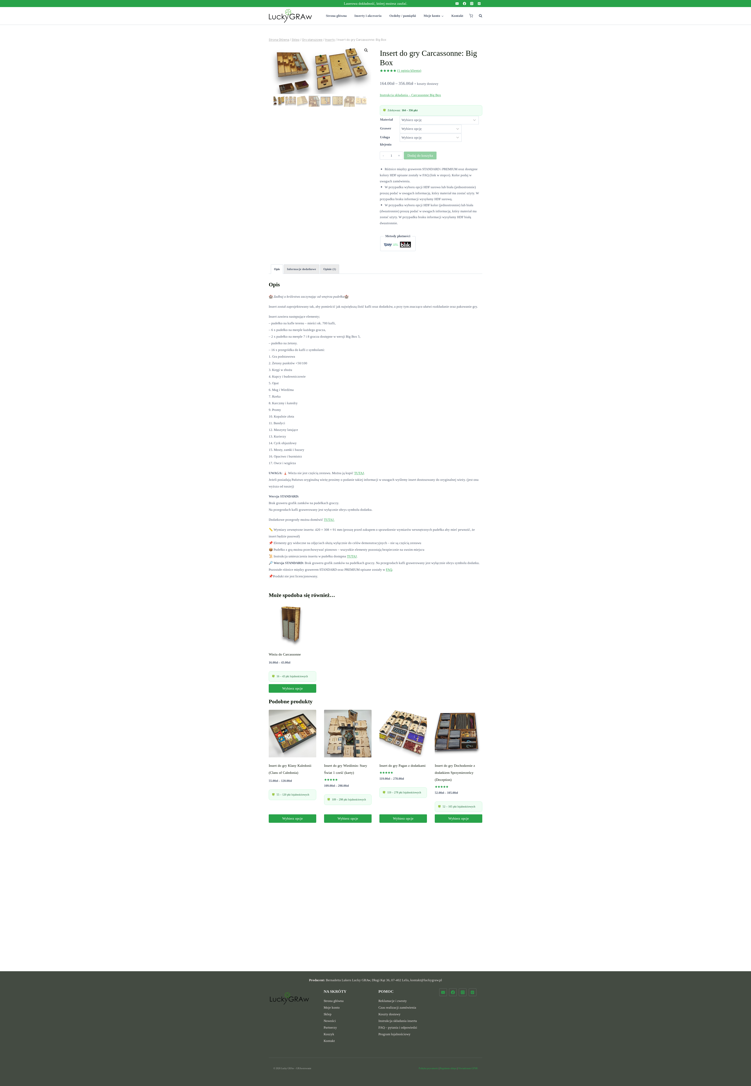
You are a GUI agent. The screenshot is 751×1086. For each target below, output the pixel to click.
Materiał (386, 119)
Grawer (385, 128)
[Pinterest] (479, 3)
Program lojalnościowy (394, 1034)
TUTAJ (359, 473)
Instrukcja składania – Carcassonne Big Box (410, 95)
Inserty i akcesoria (368, 16)
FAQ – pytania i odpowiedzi (397, 1027)
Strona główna (336, 16)
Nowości (330, 1021)
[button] (366, 50)
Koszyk (329, 1034)
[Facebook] (464, 3)
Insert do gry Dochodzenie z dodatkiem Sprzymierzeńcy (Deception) (455, 773)
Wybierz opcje (292, 688)
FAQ (389, 569)
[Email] (457, 3)
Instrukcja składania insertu (397, 1021)
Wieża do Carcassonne (285, 654)
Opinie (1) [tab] (329, 269)
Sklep (327, 1014)
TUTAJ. (329, 520)
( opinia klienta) (409, 70)
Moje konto (332, 1007)
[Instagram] (472, 3)
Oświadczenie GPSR (468, 1068)
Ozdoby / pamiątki (402, 16)
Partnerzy (330, 1027)
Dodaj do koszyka (420, 155)
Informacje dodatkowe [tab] (301, 269)
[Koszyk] (471, 16)
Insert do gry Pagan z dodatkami (402, 766)
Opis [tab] (277, 269)
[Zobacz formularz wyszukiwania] (478, 16)
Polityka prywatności (428, 1068)
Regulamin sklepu (448, 1068)
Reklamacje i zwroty (392, 1001)
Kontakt (457, 16)
